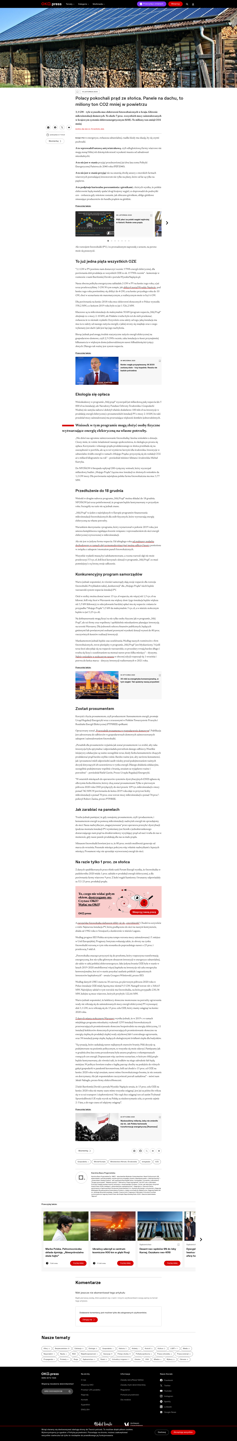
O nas (83, 1380)
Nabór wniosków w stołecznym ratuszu (94, 657)
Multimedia (98, 4)
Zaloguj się (87, 1319)
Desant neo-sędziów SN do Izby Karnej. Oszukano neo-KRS (157, 1250)
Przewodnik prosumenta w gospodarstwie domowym (122, 731)
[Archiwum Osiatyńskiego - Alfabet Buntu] (103, 1424)
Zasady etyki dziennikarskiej (133, 1385)
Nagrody (85, 1395)
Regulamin (125, 1390)
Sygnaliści (85, 1404)
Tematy (69, 4)
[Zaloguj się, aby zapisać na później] (178, 1245)
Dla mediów (125, 1399)
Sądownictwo (145, 1244)
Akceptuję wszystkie (183, 1432)
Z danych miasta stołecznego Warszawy (95, 1018)
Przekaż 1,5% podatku (90, 1390)
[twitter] (146, 1150)
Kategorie (82, 4)
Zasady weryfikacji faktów (132, 1380)
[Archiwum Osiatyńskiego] (133, 1424)
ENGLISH (85, 1409)
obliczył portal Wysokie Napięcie (139, 287)
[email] (152, 1150)
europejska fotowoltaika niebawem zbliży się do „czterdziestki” (109, 923)
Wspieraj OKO (87, 1385)
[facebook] (140, 1150)
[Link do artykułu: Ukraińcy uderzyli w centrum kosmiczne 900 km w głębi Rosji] (113, 1226)
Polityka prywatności (129, 1395)
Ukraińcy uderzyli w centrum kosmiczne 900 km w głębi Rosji (111, 1250)
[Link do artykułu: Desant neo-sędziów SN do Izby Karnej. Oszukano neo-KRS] (160, 1226)
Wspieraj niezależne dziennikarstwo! (57, 1384)
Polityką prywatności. (77, 1432)
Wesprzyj (175, 4)
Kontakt (84, 1399)
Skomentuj (54, 141)
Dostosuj (162, 1432)
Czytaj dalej (78, 1263)
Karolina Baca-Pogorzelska (103, 1173)
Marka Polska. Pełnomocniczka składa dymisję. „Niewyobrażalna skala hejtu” (64, 1252)
